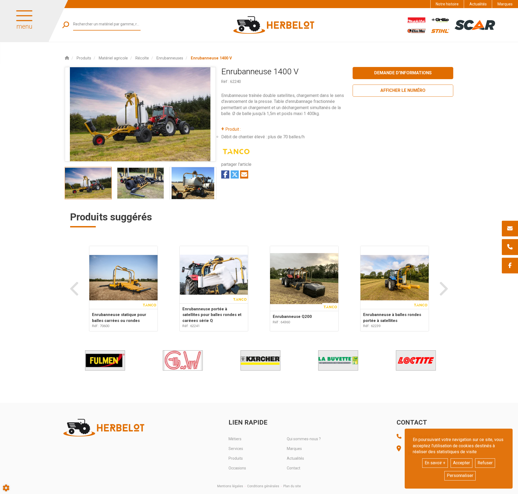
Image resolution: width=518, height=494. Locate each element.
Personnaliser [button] (460, 475)
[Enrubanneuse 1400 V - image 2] (140, 183)
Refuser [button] (485, 462)
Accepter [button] (461, 462)
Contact (293, 468)
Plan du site (292, 486)
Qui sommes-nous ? (304, 439)
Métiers (235, 439)
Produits (236, 458)
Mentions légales (230, 486)
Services (236, 448)
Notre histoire (447, 4)
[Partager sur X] (235, 174)
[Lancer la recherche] (65, 24)
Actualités (478, 4)
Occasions (237, 468)
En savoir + (435, 462)
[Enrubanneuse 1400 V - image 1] (88, 183)
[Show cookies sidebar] (6, 488)
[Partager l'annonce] (244, 174)
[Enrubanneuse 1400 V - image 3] (192, 183)
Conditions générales (263, 486)
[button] (211, 58)
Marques (505, 4)
